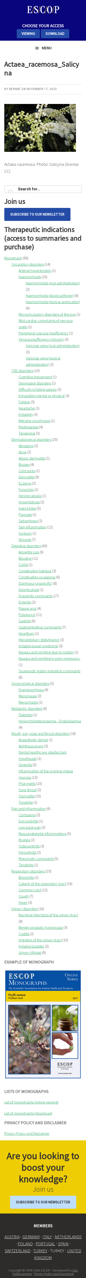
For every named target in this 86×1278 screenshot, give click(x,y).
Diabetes (25, 714)
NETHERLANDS (68, 1236)
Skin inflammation (32, 527)
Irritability (26, 414)
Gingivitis (25, 764)
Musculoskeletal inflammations (42, 833)
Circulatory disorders (27, 264)
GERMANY (31, 1236)
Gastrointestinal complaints (40, 627)
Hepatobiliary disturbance (39, 639)
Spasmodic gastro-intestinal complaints (49, 670)
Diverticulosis (29, 589)
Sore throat (28, 789)
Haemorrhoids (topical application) (53, 301)
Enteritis (25, 602)
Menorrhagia (28, 702)
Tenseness (27, 433)
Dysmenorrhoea (31, 689)
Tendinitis (26, 864)
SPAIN (63, 1243)
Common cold (30, 889)
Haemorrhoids (30, 276)
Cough (24, 896)
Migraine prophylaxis (34, 420)
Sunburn (25, 533)
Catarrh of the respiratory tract (42, 883)
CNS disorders (22, 370)
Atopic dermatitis (32, 458)
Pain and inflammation (28, 808)
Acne (23, 452)
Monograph (13, 258)
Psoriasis (25, 514)
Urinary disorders (24, 908)
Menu (47, 48)
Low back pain (30, 827)
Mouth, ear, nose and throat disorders (40, 733)
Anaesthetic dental (33, 739)
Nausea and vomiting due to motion (46, 652)
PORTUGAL (45, 1243)
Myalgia (24, 839)
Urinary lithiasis (30, 952)
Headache (27, 408)
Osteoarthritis (29, 846)
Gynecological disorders (30, 683)
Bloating (25, 558)
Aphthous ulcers (31, 746)
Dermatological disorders (31, 439)
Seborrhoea (28, 520)
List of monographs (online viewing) (31, 1102)
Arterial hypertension (35, 270)
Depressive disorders (35, 383)
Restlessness (28, 426)
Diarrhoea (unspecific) (35, 583)
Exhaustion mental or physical (42, 395)
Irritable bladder (31, 946)
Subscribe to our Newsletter (37, 214)
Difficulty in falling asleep (38, 389)
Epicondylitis (28, 821)
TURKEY (40, 1250)
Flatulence (27, 614)
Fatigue (24, 401)
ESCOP (43, 9)
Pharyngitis (27, 783)
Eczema (25, 483)
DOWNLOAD (55, 34)
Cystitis (24, 933)
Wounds (25, 539)
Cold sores (27, 470)
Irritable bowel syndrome (38, 645)
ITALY (47, 1236)
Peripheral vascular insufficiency (43, 333)
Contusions (27, 814)
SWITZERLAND (17, 1250)
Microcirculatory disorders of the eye (47, 314)
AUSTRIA (12, 1236)
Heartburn (26, 633)
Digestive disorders (26, 545)
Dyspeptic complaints (35, 595)
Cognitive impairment (35, 376)
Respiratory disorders (28, 871)
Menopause (28, 696)
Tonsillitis (26, 802)
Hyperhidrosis (29, 502)
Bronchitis (26, 877)
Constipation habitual (35, 570)
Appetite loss (29, 552)
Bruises (24, 464)
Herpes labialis (30, 495)
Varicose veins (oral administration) (53, 345)
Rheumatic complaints (36, 858)
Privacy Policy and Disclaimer (26, 1133)
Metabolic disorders (26, 708)
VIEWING (28, 34)
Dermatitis (26, 477)
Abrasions (26, 445)
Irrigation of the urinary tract (40, 940)
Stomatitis (26, 796)
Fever (23, 902)
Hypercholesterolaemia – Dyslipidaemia (50, 721)
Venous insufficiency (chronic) (41, 339)
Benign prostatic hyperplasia (41, 927)
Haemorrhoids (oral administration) (53, 283)
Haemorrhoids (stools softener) (50, 295)
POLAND (25, 1243)
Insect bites (27, 508)
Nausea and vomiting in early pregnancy (49, 658)
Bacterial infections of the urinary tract (48, 914)
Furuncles (26, 489)
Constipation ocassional (37, 577)
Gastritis (25, 620)
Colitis (23, 564)
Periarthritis (27, 852)
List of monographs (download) (28, 1113)
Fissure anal (28, 608)
